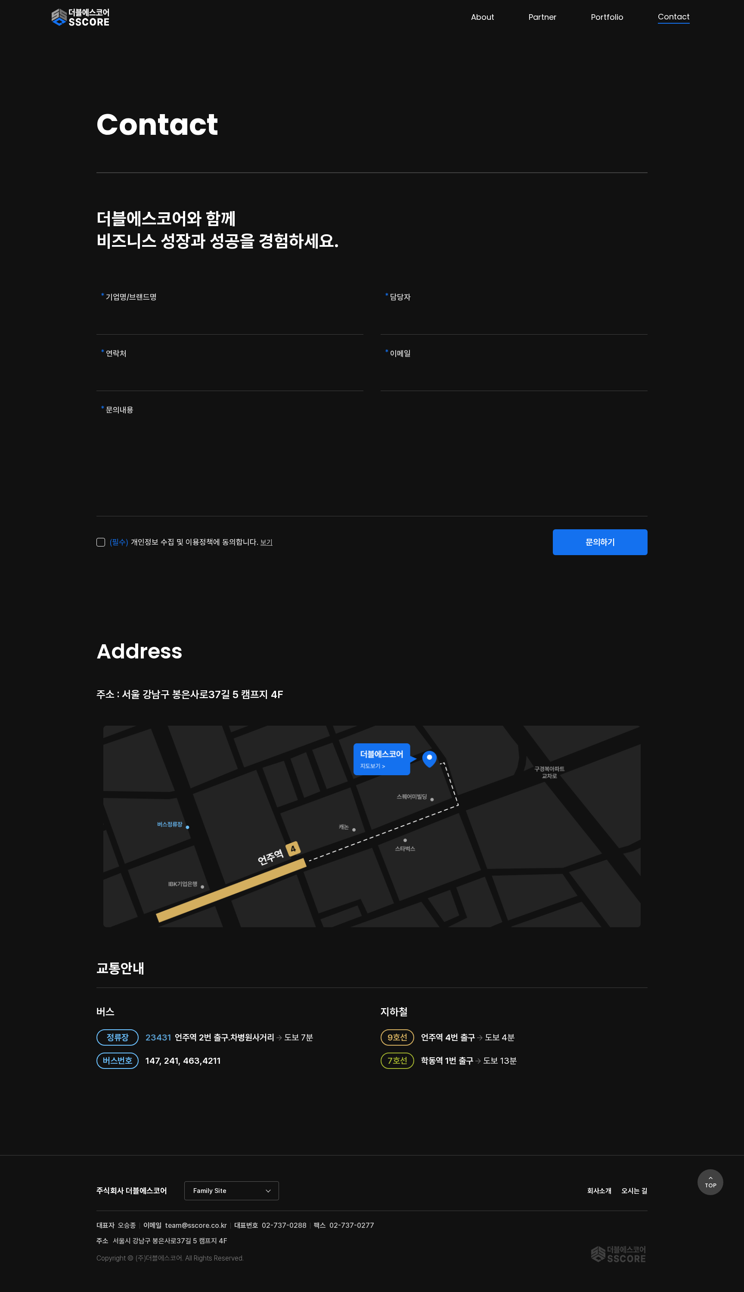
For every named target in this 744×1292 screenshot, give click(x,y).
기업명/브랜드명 (131, 296)
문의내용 (119, 409)
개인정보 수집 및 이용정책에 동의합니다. (183, 542)
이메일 (400, 353)
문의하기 (600, 542)
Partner (543, 17)
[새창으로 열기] (372, 826)
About (482, 17)
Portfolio (607, 17)
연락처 (116, 353)
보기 (266, 542)
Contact (674, 16)
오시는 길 (635, 1191)
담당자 (400, 296)
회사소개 (599, 1191)
